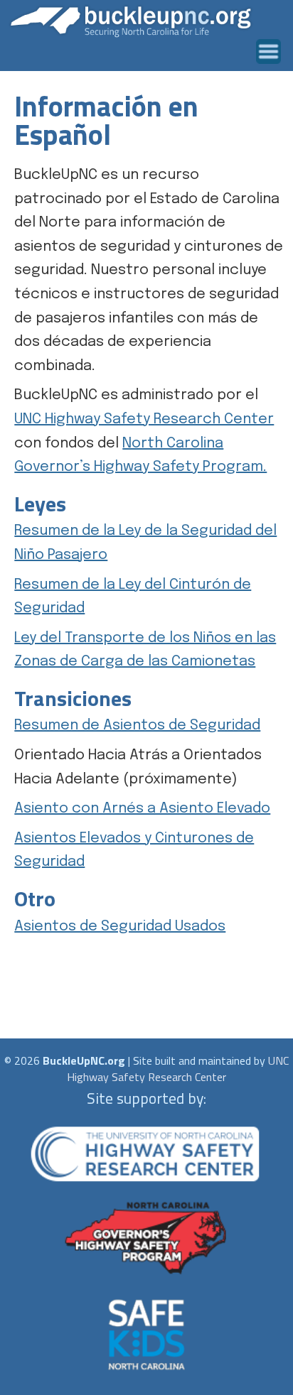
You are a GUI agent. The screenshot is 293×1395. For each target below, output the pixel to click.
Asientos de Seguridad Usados (119, 926)
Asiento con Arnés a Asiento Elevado (142, 808)
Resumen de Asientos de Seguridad (137, 725)
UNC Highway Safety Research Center (144, 419)
